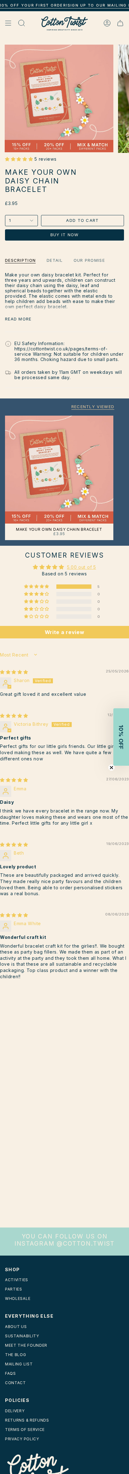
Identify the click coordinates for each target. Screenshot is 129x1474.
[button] (19, 159)
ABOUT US (16, 1326)
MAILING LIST (19, 1364)
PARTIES (13, 1289)
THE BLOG (15, 1354)
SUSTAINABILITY (22, 1336)
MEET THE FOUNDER (26, 1345)
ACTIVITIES (16, 1279)
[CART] (120, 23)
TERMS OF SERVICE (25, 1429)
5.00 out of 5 (81, 567)
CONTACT (15, 1382)
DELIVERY (15, 1410)
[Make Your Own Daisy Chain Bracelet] (59, 470)
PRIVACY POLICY (22, 1439)
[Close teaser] (111, 767)
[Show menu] (8, 23)
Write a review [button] (65, 632)
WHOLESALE (17, 1298)
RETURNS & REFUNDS (27, 1420)
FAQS (10, 1373)
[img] (14, 672)
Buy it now (64, 234)
